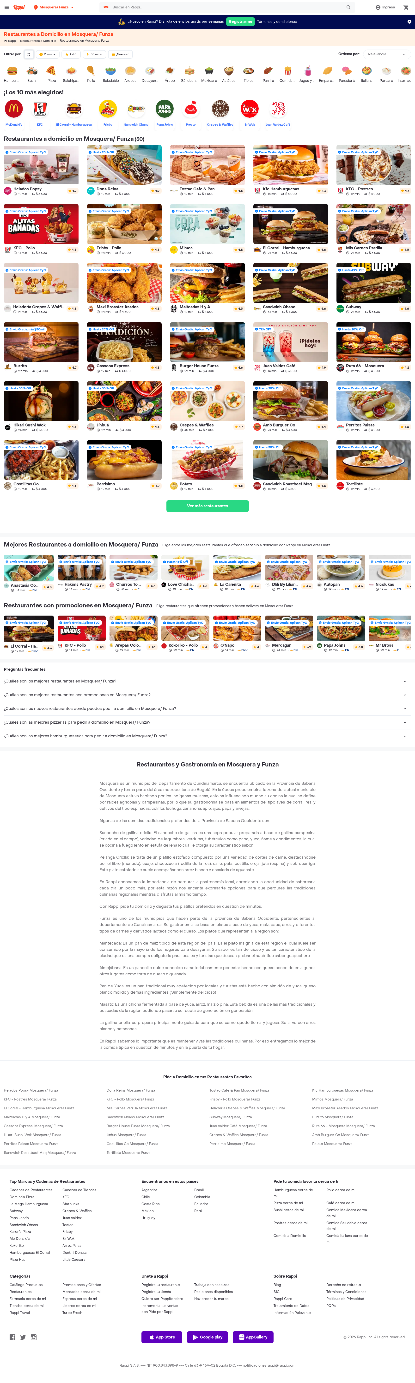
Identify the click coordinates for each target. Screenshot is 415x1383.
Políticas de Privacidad (345, 1299)
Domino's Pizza (22, 1197)
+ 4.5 (73, 54)
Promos (49, 54)
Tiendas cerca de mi (27, 1306)
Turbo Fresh (72, 1313)
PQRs (331, 1306)
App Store (165, 1337)
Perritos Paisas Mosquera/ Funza (31, 1144)
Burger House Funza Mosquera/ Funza (138, 1126)
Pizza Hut (17, 1259)
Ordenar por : (349, 54)
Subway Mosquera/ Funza (230, 1117)
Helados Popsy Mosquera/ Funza (31, 1090)
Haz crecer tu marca (211, 1299)
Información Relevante (292, 1313)
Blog (277, 1285)
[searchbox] (226, 7)
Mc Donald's (20, 1238)
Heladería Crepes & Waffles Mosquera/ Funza (247, 1108)
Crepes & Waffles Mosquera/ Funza (238, 1135)
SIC (277, 1292)
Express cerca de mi (79, 1299)
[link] (41, 170)
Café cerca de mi (340, 1203)
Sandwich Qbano (24, 1225)
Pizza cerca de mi (288, 1203)
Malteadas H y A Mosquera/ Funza (32, 1117)
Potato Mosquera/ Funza (332, 1144)
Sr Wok (68, 1238)
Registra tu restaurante (160, 1285)
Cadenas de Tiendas (79, 1190)
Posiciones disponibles (213, 1292)
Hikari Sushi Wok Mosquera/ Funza (32, 1135)
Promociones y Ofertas (81, 1285)
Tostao (67, 1225)
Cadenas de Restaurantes (31, 1190)
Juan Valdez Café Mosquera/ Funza (238, 1126)
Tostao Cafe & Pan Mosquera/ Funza (239, 1090)
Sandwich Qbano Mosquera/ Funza (136, 1117)
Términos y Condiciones (346, 1292)
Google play (211, 1337)
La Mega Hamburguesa (29, 1204)
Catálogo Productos (26, 1285)
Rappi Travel (20, 1313)
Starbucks (70, 1204)
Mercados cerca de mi (81, 1292)
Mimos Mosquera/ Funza (332, 1099)
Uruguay (148, 1218)
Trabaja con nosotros (211, 1285)
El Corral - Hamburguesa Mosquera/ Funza (39, 1108)
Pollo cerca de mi (340, 1190)
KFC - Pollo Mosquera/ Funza (130, 1099)
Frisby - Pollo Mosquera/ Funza (235, 1099)
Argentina (149, 1190)
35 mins (96, 54)
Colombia (202, 1197)
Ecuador (201, 1204)
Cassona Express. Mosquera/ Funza (33, 1126)
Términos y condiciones (277, 21)
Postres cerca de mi (291, 1223)
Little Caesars (73, 1259)
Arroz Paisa (71, 1245)
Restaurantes (21, 1292)
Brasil (199, 1190)
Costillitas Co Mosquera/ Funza (132, 1144)
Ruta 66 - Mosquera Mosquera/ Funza (343, 1126)
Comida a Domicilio (290, 1236)
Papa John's (19, 1218)
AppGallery (256, 1337)
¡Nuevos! (122, 54)
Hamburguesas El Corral (30, 1252)
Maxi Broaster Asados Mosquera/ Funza (345, 1108)
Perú (198, 1211)
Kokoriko (17, 1245)
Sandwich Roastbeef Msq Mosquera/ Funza (40, 1153)
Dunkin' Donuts (74, 1252)
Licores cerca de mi (79, 1306)
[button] (54, 7)
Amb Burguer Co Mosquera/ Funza (341, 1135)
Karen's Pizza (20, 1231)
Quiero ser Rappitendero (162, 1299)
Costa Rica (150, 1204)
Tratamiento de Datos (291, 1306)
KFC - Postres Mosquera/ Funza (30, 1099)
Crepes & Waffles (77, 1211)
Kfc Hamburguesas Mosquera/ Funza (342, 1090)
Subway (16, 1211)
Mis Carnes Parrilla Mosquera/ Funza (137, 1108)
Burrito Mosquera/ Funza (332, 1117)
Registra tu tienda (156, 1292)
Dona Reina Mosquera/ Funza (131, 1090)
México (147, 1211)
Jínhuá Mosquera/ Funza (126, 1135)
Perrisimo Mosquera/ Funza (232, 1144)
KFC (65, 1197)
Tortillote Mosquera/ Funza (129, 1153)
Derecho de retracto (343, 1285)
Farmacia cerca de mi (28, 1299)
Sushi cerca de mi (289, 1210)
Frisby (67, 1231)
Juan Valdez (72, 1218)
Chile (145, 1197)
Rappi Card (283, 1299)
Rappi (12, 41)
